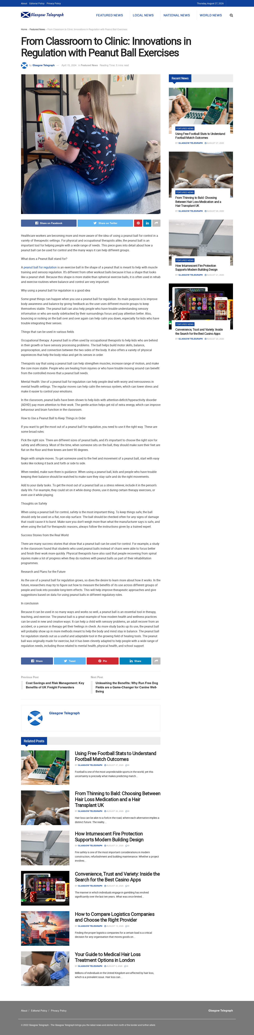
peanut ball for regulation (40, 267)
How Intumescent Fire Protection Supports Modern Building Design (109, 836)
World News (211, 15)
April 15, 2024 (69, 65)
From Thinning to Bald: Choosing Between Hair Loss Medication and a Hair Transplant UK (117, 799)
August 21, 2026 (114, 845)
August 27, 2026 (114, 764)
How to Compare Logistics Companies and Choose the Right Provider (114, 917)
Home (24, 29)
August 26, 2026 (114, 810)
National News (176, 15)
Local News (143, 15)
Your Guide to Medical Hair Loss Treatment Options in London (108, 957)
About (24, 3)
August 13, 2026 (114, 925)
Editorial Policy (36, 3)
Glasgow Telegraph (44, 65)
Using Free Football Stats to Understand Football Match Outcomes (115, 756)
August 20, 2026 (114, 885)
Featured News (109, 15)
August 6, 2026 (114, 965)
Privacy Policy (54, 3)
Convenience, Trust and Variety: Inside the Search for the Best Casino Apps (117, 877)
